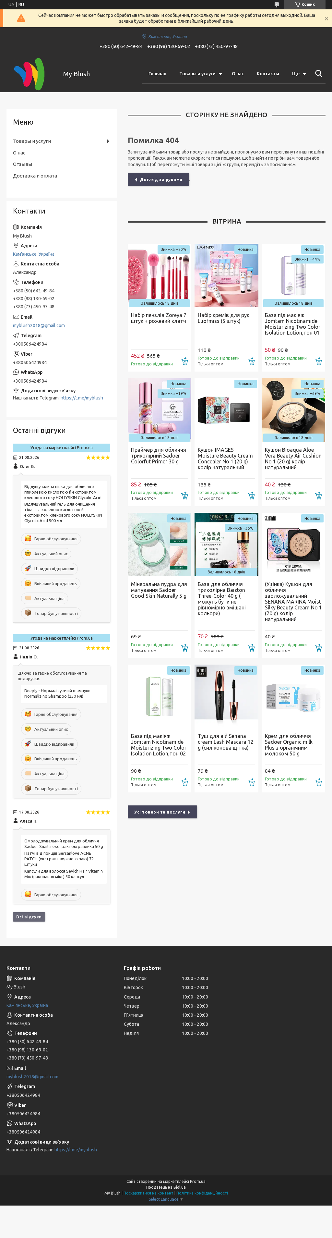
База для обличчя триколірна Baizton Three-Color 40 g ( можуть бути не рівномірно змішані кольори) (222, 598)
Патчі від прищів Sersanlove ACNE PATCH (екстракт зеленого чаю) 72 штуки (59, 858)
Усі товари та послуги (159, 812)
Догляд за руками (161, 179)
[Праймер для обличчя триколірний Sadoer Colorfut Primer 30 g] (159, 410)
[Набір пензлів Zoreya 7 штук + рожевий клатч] (159, 275)
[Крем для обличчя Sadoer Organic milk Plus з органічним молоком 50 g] (293, 696)
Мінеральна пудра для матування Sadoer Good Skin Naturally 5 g (159, 590)
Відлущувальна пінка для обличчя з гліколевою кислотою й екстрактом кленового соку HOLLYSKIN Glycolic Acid (62, 492)
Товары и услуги (197, 73)
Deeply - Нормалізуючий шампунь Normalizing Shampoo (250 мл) (57, 693)
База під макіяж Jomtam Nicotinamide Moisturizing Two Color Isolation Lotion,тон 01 (292, 324)
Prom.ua (198, 1181)
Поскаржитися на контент (148, 1193)
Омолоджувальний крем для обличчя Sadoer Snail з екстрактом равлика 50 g (63, 844)
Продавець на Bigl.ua (166, 1187)
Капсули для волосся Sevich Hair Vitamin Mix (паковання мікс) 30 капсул (63, 874)
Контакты (268, 73)
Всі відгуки (29, 916)
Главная (157, 73)
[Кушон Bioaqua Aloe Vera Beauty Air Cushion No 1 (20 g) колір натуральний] (293, 410)
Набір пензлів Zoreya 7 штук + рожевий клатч (158, 318)
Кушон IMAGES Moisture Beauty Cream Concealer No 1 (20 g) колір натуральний (225, 458)
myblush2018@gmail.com (39, 325)
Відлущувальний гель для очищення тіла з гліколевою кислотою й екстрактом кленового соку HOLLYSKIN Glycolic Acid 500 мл (63, 512)
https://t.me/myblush (82, 397)
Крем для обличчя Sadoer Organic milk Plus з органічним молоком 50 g (289, 744)
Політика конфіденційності (202, 1193)
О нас (238, 73)
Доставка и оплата (35, 175)
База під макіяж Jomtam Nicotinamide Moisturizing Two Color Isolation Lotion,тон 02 (158, 744)
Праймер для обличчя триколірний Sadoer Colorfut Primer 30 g (158, 455)
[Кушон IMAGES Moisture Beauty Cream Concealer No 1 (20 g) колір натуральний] (226, 410)
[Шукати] (317, 73)
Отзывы (22, 164)
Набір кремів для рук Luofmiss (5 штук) (223, 318)
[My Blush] (30, 73)
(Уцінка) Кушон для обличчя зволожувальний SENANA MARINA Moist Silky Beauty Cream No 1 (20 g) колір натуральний (293, 601)
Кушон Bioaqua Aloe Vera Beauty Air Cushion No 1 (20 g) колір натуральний (293, 458)
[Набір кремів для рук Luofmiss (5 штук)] (226, 275)
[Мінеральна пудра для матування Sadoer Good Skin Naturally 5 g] (159, 544)
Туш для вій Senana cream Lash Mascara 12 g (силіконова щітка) (226, 742)
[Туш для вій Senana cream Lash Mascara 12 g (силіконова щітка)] (226, 696)
